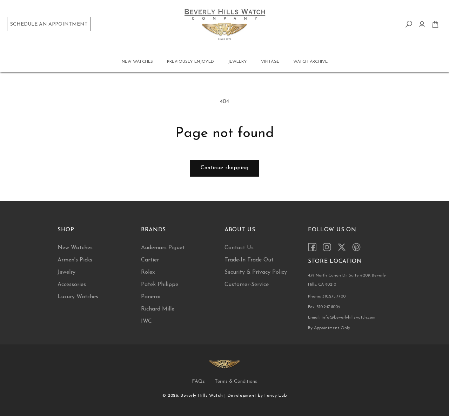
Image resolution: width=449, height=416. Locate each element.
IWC (146, 321)
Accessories (72, 284)
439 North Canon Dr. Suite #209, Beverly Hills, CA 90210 (347, 280)
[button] (137, 61)
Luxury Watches (78, 297)
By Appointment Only (329, 328)
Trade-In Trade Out (249, 260)
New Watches (75, 248)
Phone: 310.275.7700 (327, 296)
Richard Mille (157, 309)
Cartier (150, 260)
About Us (239, 230)
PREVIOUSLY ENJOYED (190, 62)
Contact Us (239, 248)
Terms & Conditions (236, 381)
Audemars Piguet (163, 248)
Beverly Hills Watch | (203, 396)
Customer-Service (246, 284)
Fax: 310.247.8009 (324, 307)
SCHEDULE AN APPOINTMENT (49, 24)
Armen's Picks (75, 260)
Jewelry (66, 272)
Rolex (148, 272)
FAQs (199, 381)
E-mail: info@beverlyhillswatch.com (341, 317)
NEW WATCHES (137, 62)
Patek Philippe (159, 284)
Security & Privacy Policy (255, 272)
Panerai (150, 297)
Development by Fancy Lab (257, 396)
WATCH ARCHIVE (310, 62)
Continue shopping (225, 168)
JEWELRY (237, 62)
